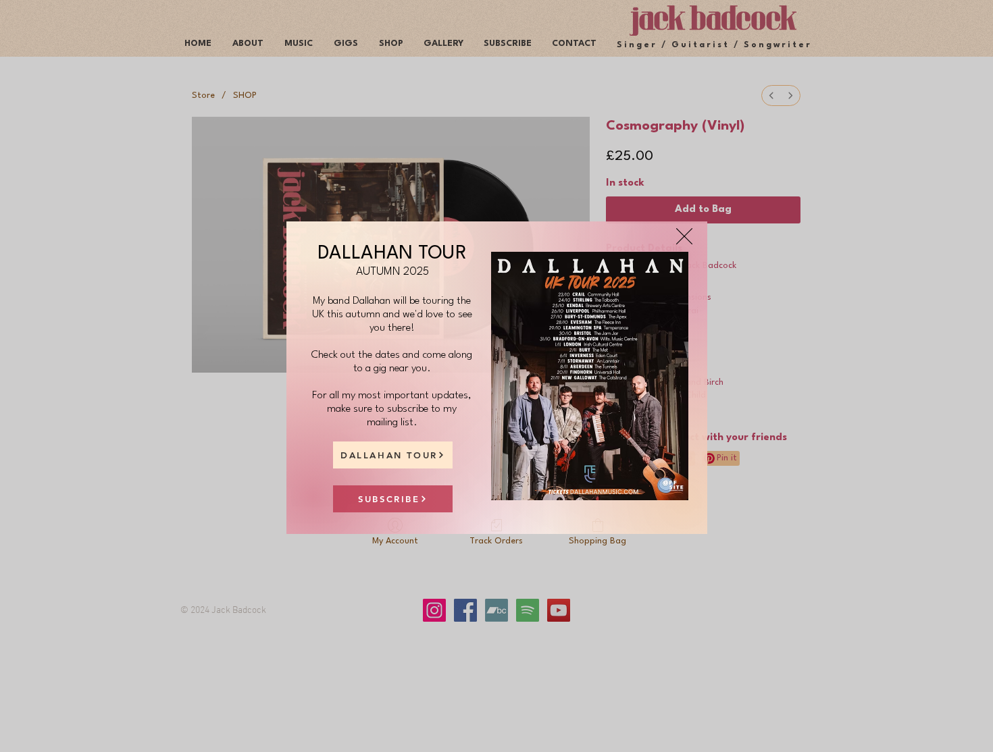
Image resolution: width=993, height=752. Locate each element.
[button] (684, 236)
